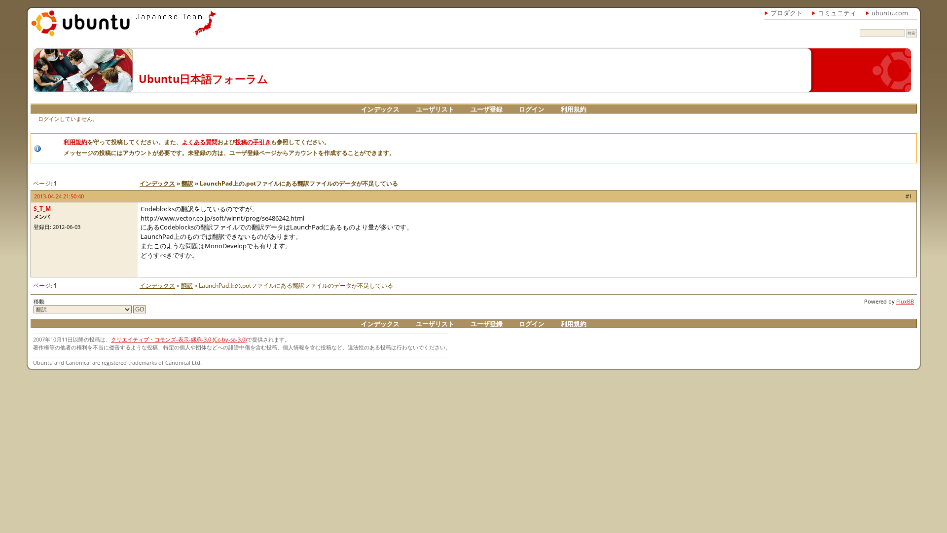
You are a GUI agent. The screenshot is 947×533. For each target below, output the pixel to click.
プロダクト (786, 12)
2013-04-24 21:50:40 (59, 196)
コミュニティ (837, 12)
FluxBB (905, 301)
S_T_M (42, 208)
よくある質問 (200, 142)
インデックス (380, 109)
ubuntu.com (890, 12)
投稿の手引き (253, 142)
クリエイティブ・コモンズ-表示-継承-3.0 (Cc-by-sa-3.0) (179, 339)
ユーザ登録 (487, 109)
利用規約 (573, 109)
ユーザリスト (435, 109)
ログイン (532, 109)
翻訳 (187, 183)
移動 (39, 301)
